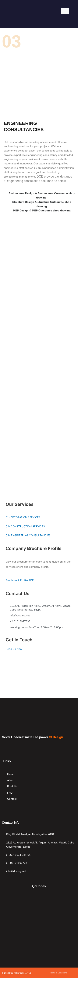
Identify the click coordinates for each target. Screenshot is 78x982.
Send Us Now (14, 648)
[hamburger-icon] (65, 11)
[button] (35, 21)
